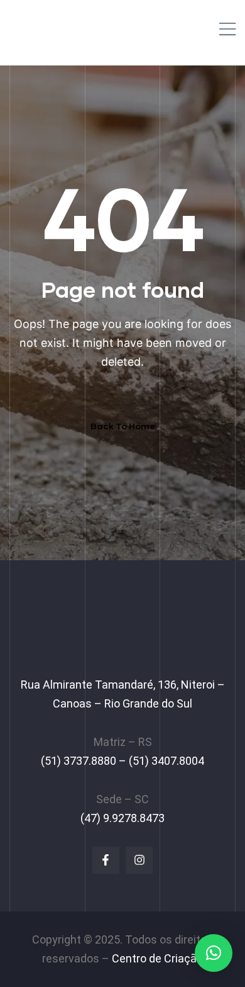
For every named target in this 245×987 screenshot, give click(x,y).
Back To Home (122, 425)
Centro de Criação (157, 958)
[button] (213, 953)
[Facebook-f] (105, 860)
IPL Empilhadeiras (73, 25)
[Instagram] (139, 860)
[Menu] (227, 30)
